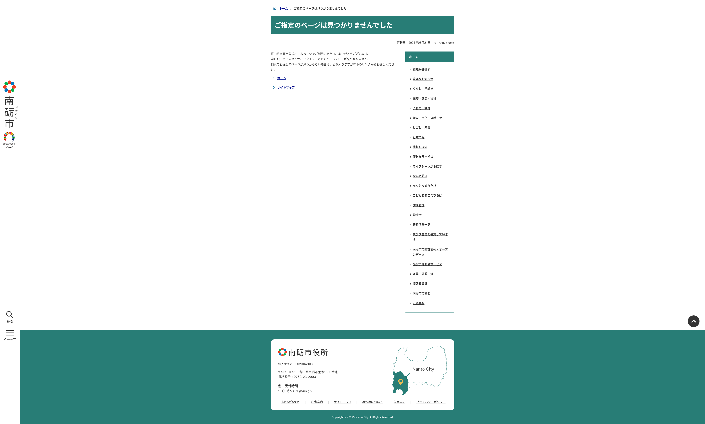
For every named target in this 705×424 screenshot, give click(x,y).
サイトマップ (286, 87)
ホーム (283, 8)
